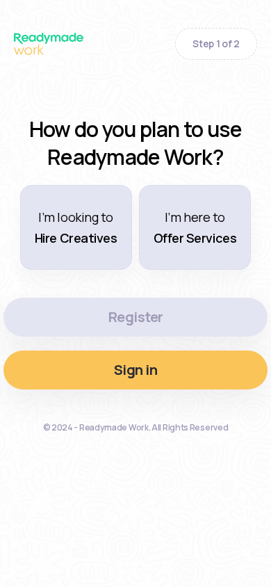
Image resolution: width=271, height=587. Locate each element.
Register (135, 316)
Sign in (136, 369)
